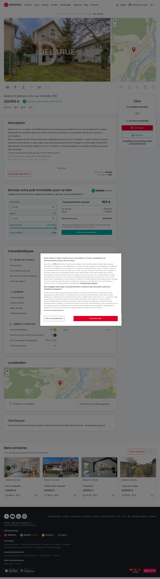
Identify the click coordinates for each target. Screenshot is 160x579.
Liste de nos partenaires (54, 310)
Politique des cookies (88, 283)
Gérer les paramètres (54, 318)
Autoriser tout (96, 318)
